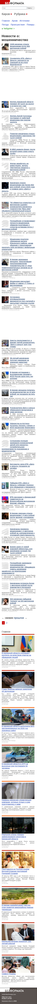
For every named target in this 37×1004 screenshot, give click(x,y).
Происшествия (18, 24)
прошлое (19, 617)
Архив (15, 21)
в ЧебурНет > (8, 28)
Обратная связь (7, 997)
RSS (15, 1001)
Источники (24, 21)
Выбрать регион (7, 998)
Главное (6, 21)
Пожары (30, 24)
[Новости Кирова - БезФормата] (12, 2)
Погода (5, 24)
